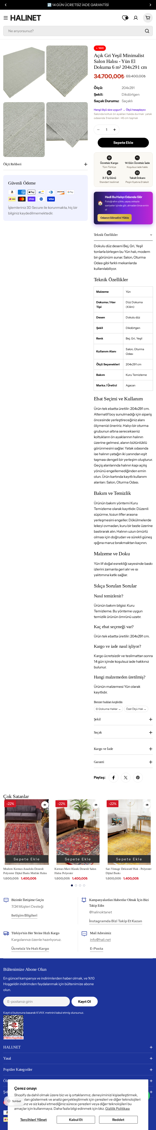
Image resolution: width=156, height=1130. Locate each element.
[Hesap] (135, 17)
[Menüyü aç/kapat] (5, 17)
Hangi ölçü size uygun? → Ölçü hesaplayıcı (120, 109)
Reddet (118, 1120)
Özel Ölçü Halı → (136, 708)
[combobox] (78, 31)
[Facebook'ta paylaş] (113, 777)
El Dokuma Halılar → (108, 708)
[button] (5, 4)
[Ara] (147, 31)
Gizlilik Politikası (117, 1109)
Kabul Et (76, 1120)
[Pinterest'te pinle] (138, 777)
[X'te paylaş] (126, 777)
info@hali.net (100, 940)
